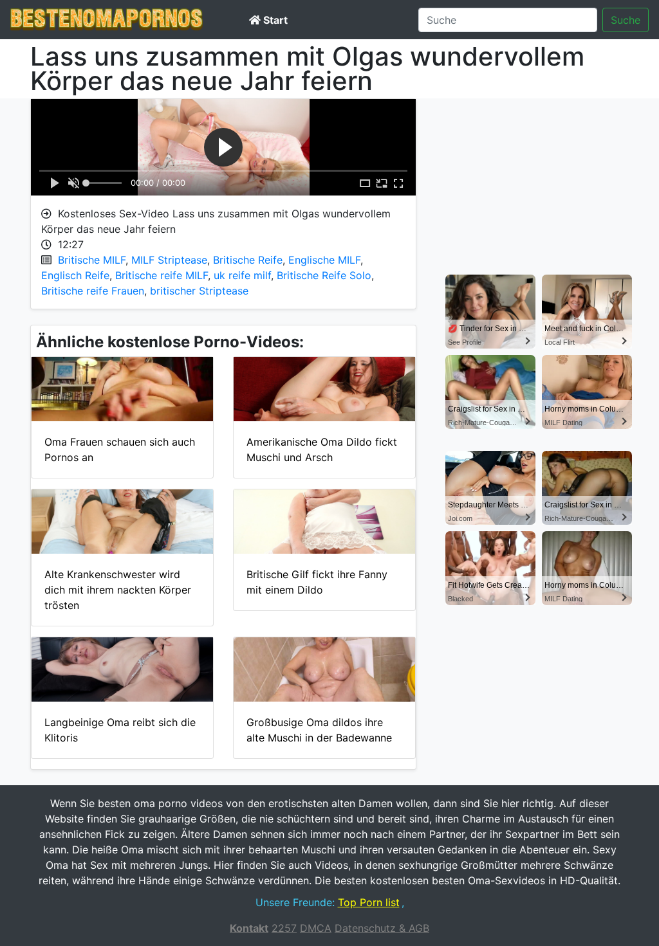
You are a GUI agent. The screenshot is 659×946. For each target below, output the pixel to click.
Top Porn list (369, 902)
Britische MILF (91, 259)
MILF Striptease (169, 259)
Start (274, 20)
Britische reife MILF (161, 275)
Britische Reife (248, 259)
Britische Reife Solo (324, 275)
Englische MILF (324, 259)
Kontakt (249, 928)
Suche (625, 20)
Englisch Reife (75, 275)
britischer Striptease (199, 290)
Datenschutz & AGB (382, 928)
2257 (284, 928)
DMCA (315, 928)
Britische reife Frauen (92, 290)
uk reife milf (242, 275)
